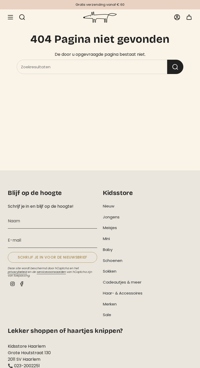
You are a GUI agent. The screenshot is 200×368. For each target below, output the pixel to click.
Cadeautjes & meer (122, 282)
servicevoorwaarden (51, 272)
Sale (107, 314)
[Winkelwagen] (189, 17)
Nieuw (108, 206)
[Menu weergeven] (10, 17)
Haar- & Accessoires (122, 293)
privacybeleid (17, 272)
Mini (106, 238)
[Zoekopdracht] (175, 67)
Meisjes (110, 227)
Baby (108, 249)
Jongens (111, 217)
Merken (110, 304)
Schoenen (112, 260)
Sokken (109, 271)
